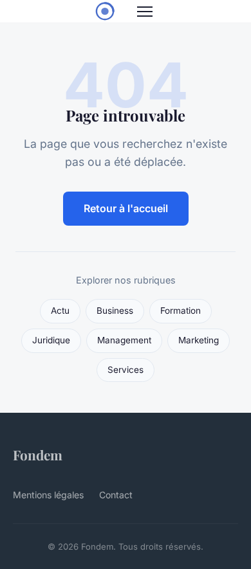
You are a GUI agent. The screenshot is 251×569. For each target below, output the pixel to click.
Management (124, 340)
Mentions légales (48, 494)
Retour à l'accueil (126, 208)
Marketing (198, 340)
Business (115, 310)
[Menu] (145, 11)
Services (125, 370)
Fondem (37, 455)
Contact (116, 494)
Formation (180, 310)
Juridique (51, 340)
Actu (60, 310)
